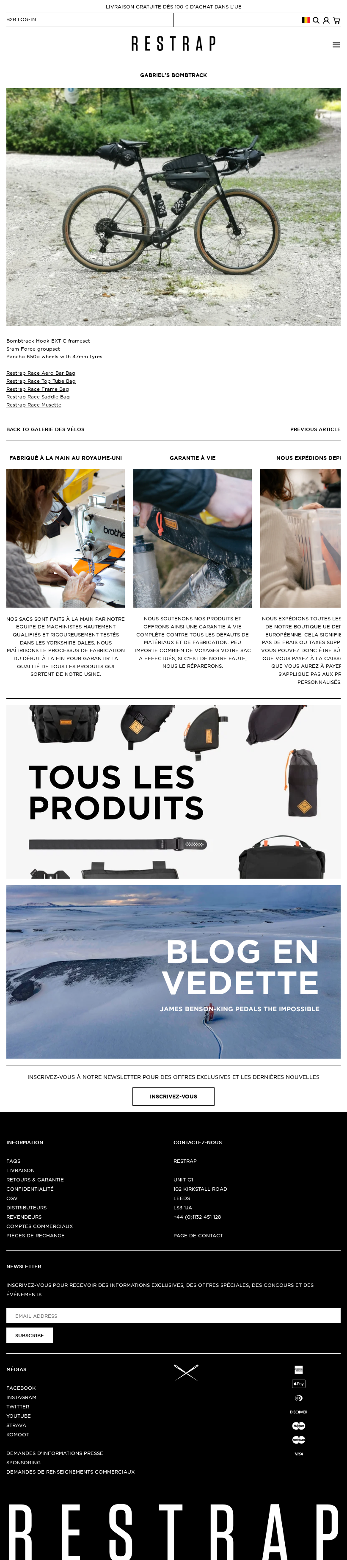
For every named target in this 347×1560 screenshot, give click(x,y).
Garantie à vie (192, 457)
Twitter (17, 1406)
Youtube (18, 1416)
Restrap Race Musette (33, 404)
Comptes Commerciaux (39, 1226)
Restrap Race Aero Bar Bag (40, 373)
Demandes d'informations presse (54, 1453)
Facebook (21, 1388)
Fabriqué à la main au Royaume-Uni (65, 457)
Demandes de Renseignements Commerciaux (70, 1471)
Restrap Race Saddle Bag (38, 396)
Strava (16, 1425)
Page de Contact (198, 1235)
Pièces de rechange (35, 1235)
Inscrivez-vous (173, 1096)
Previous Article (315, 429)
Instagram (21, 1397)
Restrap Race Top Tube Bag (41, 381)
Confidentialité (30, 1189)
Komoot (17, 1434)
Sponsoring (23, 1462)
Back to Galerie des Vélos (45, 429)
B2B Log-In (21, 19)
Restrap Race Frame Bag (37, 389)
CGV (12, 1198)
